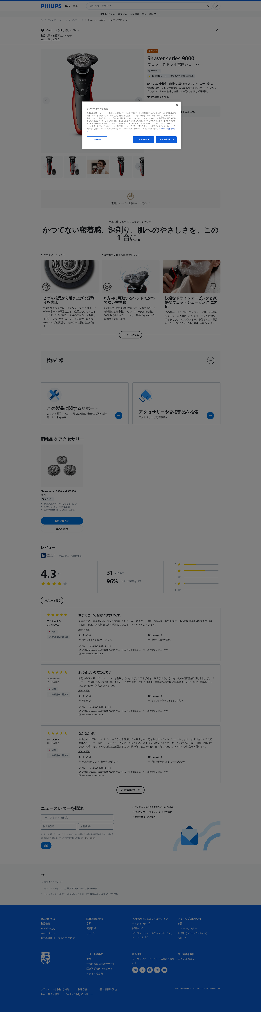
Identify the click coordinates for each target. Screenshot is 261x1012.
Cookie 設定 (97, 139)
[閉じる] (177, 104)
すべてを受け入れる (166, 139)
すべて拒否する (143, 139)
